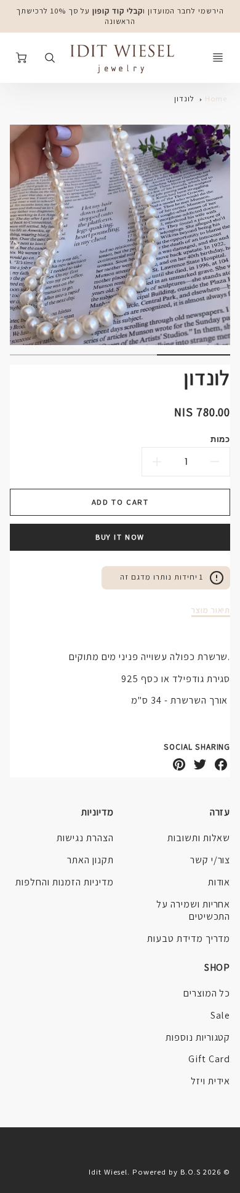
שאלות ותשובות (198, 837)
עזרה (220, 812)
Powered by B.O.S (166, 1172)
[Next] (16, 244)
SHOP (217, 967)
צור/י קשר (210, 859)
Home (216, 98)
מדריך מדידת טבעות (188, 938)
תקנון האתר (90, 859)
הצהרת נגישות (85, 837)
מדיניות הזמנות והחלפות (64, 882)
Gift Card (209, 1058)
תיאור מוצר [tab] (211, 610)
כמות (220, 438)
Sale (220, 1015)
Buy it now (120, 537)
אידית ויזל (211, 1080)
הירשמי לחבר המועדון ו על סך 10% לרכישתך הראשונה (120, 16)
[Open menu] (218, 57)
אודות (219, 882)
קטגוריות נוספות (198, 1037)
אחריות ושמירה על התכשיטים (193, 910)
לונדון (184, 98)
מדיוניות (97, 812)
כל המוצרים (207, 993)
